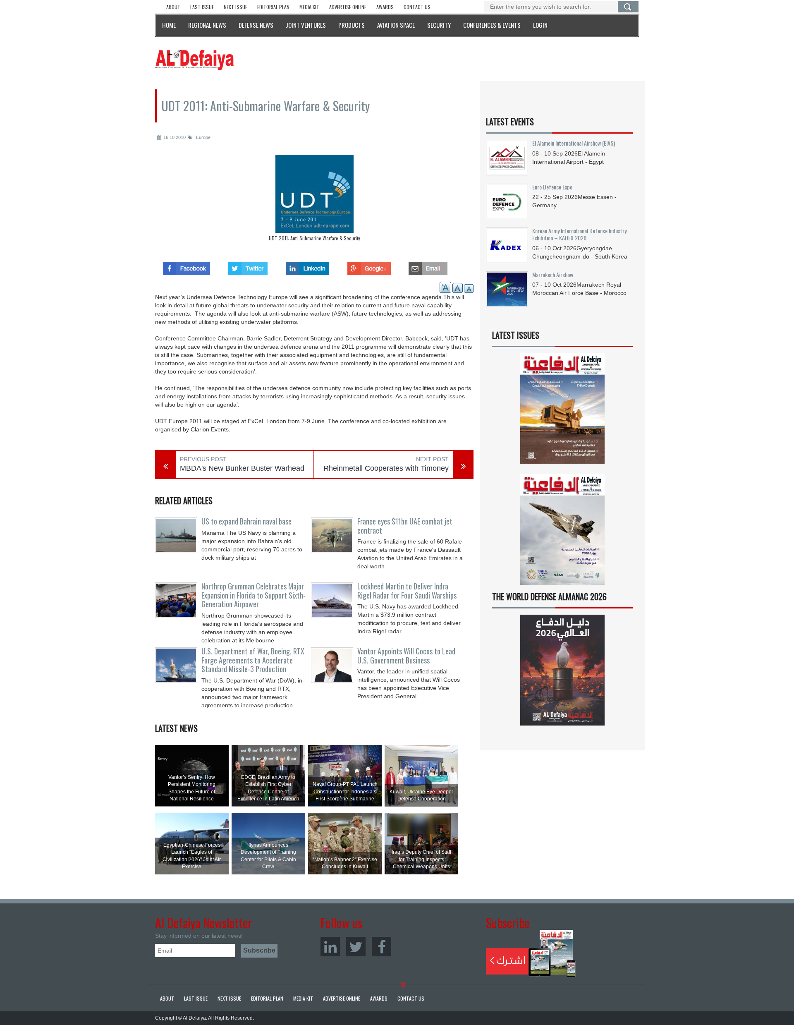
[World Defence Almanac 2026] (562, 670)
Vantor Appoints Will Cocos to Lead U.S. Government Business (406, 656)
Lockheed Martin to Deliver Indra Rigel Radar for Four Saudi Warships (407, 591)
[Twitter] (356, 946)
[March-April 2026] (562, 411)
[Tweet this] (248, 266)
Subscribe (531, 953)
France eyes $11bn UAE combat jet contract (404, 526)
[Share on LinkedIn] (307, 266)
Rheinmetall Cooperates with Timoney (386, 468)
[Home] (194, 59)
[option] (314, 200)
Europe (202, 137)
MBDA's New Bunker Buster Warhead (242, 468)
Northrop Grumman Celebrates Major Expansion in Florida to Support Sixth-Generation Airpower (253, 595)
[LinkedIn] (330, 946)
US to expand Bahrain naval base (246, 521)
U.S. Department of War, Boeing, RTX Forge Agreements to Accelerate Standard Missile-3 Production (252, 660)
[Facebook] (381, 946)
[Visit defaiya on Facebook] (186, 266)
